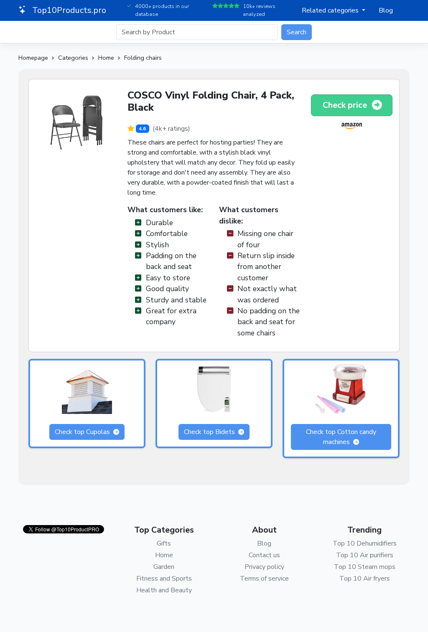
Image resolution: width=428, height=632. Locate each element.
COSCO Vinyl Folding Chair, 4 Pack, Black (210, 101)
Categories (73, 57)
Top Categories (164, 530)
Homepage (33, 57)
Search (296, 32)
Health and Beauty (164, 590)
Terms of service (264, 578)
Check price (346, 105)
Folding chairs (143, 57)
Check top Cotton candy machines (341, 437)
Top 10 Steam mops (364, 566)
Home (106, 57)
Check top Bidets (210, 432)
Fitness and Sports (164, 578)
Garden (163, 566)
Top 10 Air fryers (364, 578)
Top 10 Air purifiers (364, 555)
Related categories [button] (331, 10)
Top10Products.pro (68, 10)
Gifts (164, 543)
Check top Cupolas (83, 432)
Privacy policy (264, 566)
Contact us (264, 555)
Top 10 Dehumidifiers (365, 543)
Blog (386, 10)
